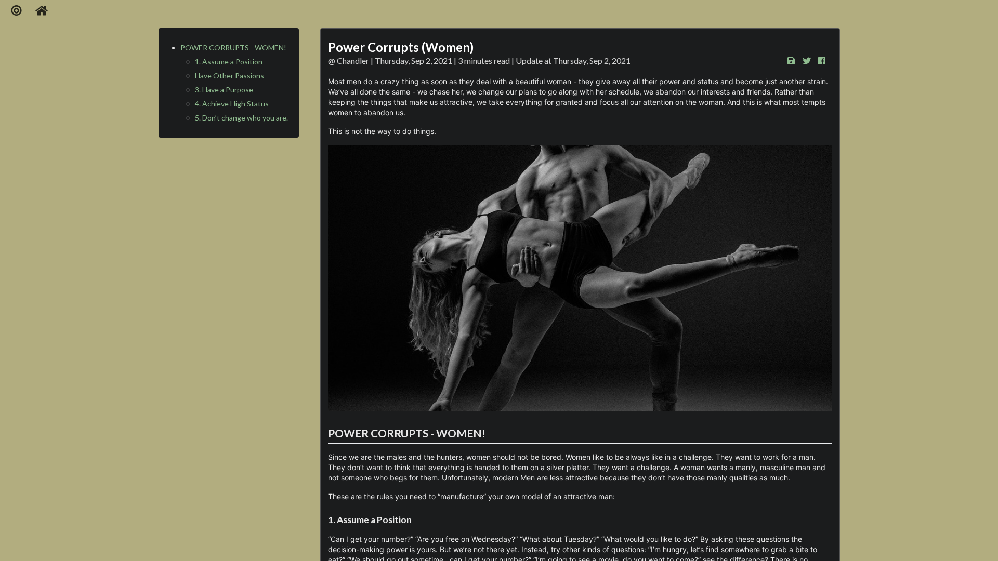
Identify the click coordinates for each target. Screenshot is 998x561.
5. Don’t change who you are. (241, 117)
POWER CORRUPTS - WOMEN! (233, 47)
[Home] (41, 10)
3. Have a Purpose (224, 89)
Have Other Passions (229, 75)
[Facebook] (824, 60)
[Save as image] (794, 60)
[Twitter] (809, 60)
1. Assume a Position (228, 61)
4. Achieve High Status (232, 103)
